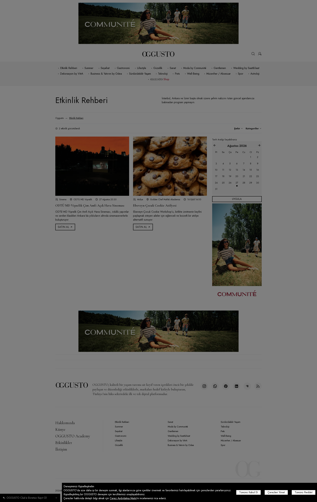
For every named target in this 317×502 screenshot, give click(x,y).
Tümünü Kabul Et (248, 492)
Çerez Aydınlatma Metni (123, 498)
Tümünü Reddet (303, 492)
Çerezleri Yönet (276, 492)
